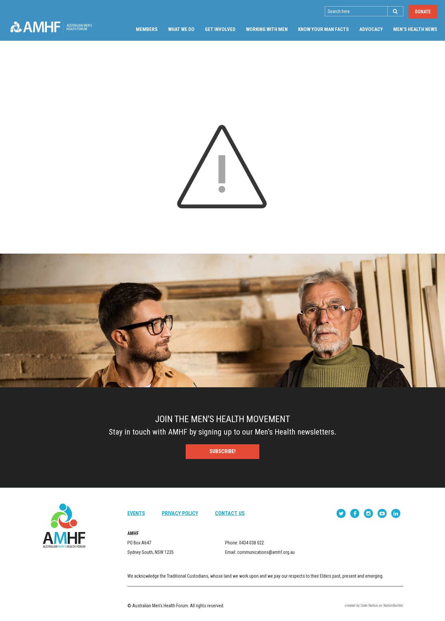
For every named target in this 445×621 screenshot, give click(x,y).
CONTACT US (230, 513)
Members (147, 29)
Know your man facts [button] (323, 29)
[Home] (51, 27)
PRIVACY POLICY (180, 513)
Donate (423, 11)
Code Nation (369, 605)
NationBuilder (393, 605)
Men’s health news (415, 29)
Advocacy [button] (371, 29)
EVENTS (136, 513)
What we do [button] (181, 29)
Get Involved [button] (220, 29)
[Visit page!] (341, 513)
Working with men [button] (267, 29)
